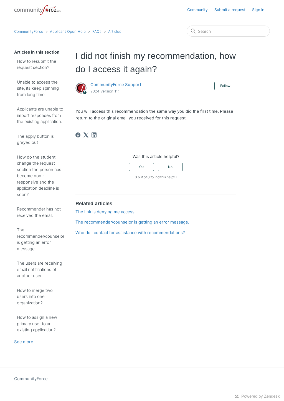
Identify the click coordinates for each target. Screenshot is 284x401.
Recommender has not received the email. (39, 212)
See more (23, 341)
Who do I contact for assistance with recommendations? (130, 232)
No (170, 167)
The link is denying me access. (105, 211)
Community (197, 9)
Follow (225, 86)
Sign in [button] (258, 9)
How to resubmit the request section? (36, 64)
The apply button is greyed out (35, 139)
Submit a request (229, 9)
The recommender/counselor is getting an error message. (40, 239)
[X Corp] (85, 134)
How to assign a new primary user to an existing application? (37, 323)
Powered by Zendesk (260, 396)
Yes (141, 167)
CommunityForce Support (115, 84)
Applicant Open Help (68, 31)
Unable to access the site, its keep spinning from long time (38, 88)
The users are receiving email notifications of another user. (39, 269)
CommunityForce (28, 31)
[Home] (37, 10)
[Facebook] (77, 134)
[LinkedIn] (94, 134)
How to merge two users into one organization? (35, 296)
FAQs (97, 31)
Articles (114, 31)
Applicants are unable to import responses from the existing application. (40, 115)
